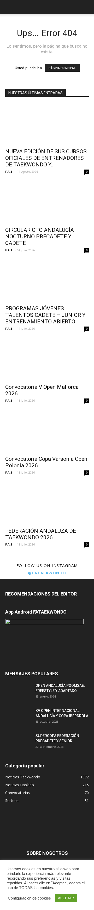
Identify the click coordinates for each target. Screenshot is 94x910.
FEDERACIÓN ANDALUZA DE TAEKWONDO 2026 (40, 534)
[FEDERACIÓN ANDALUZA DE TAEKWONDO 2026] (47, 503)
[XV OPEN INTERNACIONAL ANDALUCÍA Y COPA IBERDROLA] (18, 717)
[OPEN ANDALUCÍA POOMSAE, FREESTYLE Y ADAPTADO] (18, 692)
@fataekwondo (47, 572)
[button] (86, 7)
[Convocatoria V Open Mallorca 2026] (47, 359)
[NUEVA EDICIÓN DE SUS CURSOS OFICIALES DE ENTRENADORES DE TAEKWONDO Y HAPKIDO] (47, 124)
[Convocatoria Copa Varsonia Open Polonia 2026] (47, 431)
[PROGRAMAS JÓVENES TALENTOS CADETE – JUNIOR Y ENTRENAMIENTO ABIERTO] (47, 281)
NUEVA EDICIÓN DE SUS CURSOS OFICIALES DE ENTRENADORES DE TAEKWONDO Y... (46, 158)
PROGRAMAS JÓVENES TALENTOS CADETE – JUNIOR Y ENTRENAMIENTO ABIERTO (45, 315)
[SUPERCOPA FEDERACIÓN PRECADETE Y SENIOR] (18, 742)
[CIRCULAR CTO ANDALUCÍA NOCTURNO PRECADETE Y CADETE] (47, 202)
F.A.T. (9, 171)
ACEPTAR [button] (66, 898)
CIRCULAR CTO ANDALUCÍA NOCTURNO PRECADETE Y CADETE (39, 236)
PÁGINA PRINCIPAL (62, 68)
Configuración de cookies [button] (29, 898)
